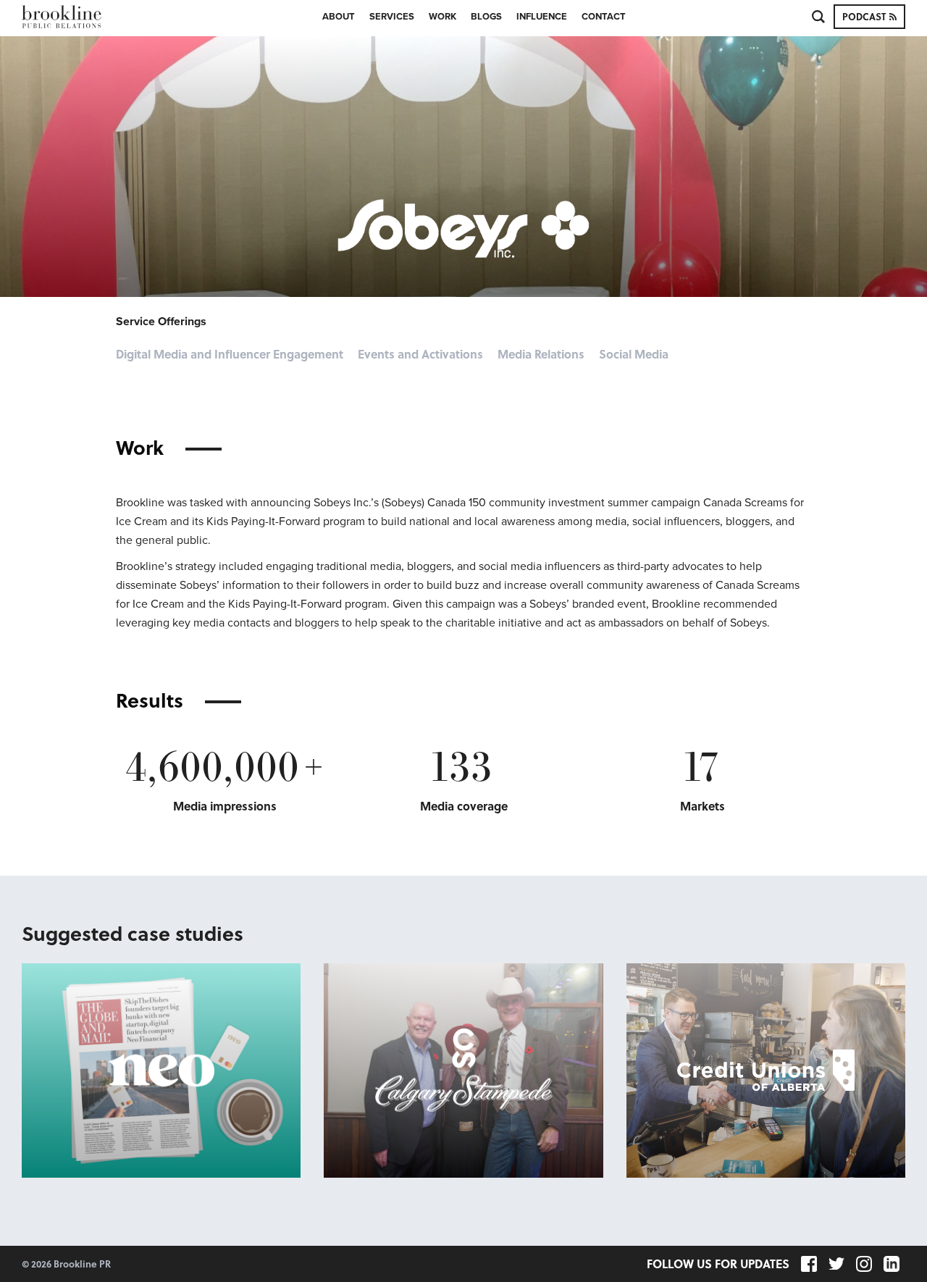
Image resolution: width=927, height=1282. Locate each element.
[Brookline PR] (83, 16)
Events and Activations (420, 354)
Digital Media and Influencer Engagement (229, 354)
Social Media (633, 354)
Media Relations (541, 354)
